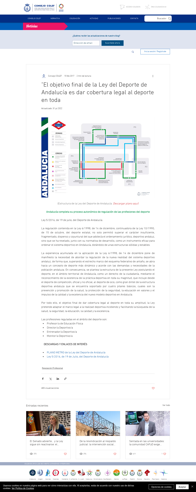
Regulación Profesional (52, 368)
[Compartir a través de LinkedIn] (57, 378)
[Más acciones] (153, 76)
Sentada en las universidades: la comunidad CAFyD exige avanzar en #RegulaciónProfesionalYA (146, 443)
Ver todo (166, 405)
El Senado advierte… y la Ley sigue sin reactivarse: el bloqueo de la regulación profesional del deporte (46, 443)
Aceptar (182, 486)
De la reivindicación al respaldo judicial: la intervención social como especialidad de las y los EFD (98, 443)
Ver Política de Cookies (23, 488)
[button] (55, 19)
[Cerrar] (192, 487)
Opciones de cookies (161, 486)
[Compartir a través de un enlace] (65, 378)
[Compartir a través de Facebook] (42, 378)
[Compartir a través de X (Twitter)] (50, 378)
